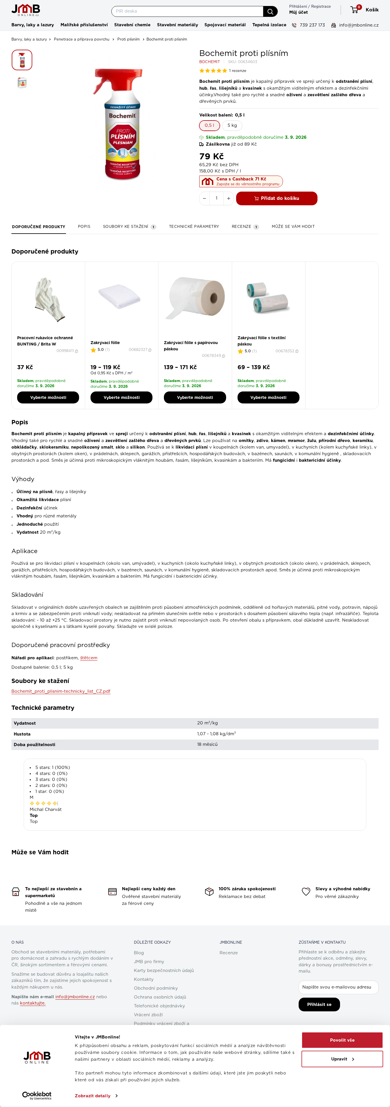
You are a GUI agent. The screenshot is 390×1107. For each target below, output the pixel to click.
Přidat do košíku (280, 198)
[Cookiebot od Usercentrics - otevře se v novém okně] (37, 1096)
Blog (139, 953)
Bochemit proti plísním (166, 39)
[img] (43, 803)
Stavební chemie (132, 24)
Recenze (229, 953)
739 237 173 (311, 25)
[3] (197, 338)
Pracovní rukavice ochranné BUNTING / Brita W (45, 340)
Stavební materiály (177, 24)
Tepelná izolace (269, 24)
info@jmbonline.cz (358, 25)
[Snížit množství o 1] (204, 198)
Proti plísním (128, 39)
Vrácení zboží (148, 1015)
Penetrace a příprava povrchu (81, 39)
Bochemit (209, 62)
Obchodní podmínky (156, 988)
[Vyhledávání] (270, 11)
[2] (123, 338)
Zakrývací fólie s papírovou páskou (191, 345)
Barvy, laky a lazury (32, 24)
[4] (200, 338)
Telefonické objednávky (159, 1006)
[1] (119, 338)
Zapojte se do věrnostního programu (247, 184)
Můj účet (298, 12)
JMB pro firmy (149, 962)
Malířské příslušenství (84, 24)
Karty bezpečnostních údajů (164, 971)
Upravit (339, 1058)
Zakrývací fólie (105, 342)
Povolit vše (342, 1040)
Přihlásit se (319, 1004)
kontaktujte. (33, 1003)
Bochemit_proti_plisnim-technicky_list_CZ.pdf (60, 691)
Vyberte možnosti (48, 397)
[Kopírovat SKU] (77, 351)
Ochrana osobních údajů (160, 997)
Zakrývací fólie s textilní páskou (262, 340)
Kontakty (144, 979)
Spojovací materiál (225, 24)
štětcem (88, 658)
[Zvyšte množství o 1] (229, 198)
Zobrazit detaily (92, 1095)
